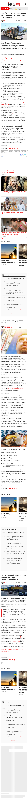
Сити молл (25, 663)
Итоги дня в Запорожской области (8, 261)
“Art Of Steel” (16, 114)
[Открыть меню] (2, 4)
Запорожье (17, 151)
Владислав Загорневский (8, 326)
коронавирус (20, 663)
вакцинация (5, 663)
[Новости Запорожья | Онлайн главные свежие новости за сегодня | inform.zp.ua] (14, 4)
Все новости (14, 313)
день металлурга (4, 151)
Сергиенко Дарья (9, 20)
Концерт (24, 151)
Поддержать (5, 8)
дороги (11, 151)
